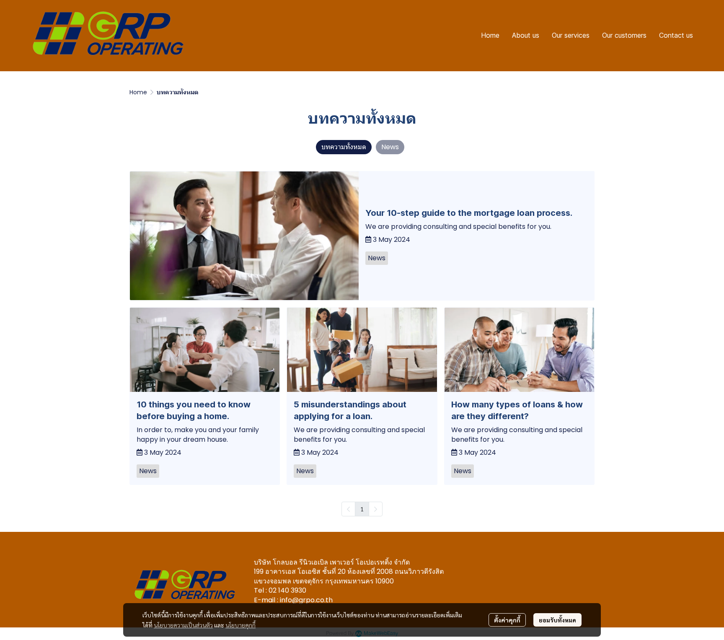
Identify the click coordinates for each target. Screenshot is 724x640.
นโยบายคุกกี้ (240, 625)
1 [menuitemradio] (362, 509)
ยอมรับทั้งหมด (557, 620)
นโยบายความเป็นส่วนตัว (183, 625)
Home (138, 92)
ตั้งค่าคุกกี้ (507, 620)
